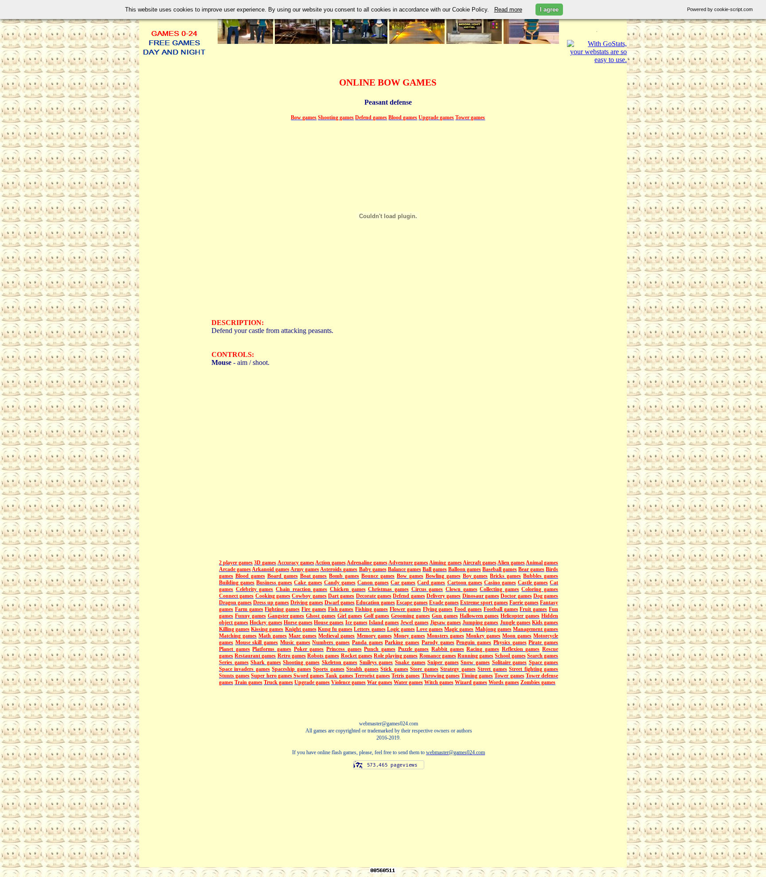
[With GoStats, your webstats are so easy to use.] (597, 59)
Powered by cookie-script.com (720, 9)
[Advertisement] (174, 323)
